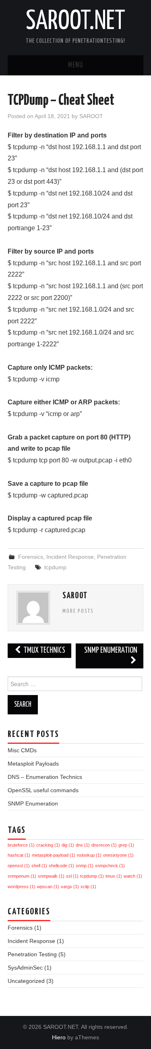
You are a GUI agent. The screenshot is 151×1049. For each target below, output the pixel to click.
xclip (88, 886)
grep (126, 845)
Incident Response (70, 557)
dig (68, 845)
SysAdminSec (25, 967)
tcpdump (55, 567)
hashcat (19, 855)
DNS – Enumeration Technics (45, 777)
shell (39, 865)
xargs (70, 886)
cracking (48, 845)
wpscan (48, 886)
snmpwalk (51, 876)
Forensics (30, 557)
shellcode (61, 865)
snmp (84, 865)
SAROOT (91, 116)
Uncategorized (26, 981)
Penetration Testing (32, 954)
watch (133, 876)
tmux (113, 876)
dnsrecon (104, 845)
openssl (19, 865)
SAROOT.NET (75, 22)
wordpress (21, 886)
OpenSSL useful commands (43, 790)
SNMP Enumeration (110, 650)
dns (83, 845)
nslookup (89, 855)
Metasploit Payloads (33, 763)
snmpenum (22, 876)
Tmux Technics (43, 650)
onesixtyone (118, 855)
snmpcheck (110, 865)
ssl (72, 876)
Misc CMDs (22, 750)
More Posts (78, 611)
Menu (75, 65)
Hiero (59, 1037)
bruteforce (21, 845)
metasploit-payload (53, 855)
